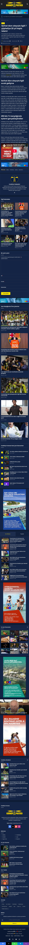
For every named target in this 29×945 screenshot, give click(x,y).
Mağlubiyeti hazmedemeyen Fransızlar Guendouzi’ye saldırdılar (18, 576)
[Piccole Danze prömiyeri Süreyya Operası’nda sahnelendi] (5, 645)
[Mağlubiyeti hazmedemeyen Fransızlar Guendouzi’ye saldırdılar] (5, 577)
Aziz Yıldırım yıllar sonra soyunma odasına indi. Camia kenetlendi (21, 245)
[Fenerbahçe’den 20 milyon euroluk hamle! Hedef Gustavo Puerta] (4, 777)
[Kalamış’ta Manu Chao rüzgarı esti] (14, 639)
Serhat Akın (8, 75)
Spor (7, 20)
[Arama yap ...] (27, 4)
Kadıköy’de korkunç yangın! (15, 461)
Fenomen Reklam (10, 933)
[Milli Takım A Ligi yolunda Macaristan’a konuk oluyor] (4, 864)
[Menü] (1, 4)
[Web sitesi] (14, 192)
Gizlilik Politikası (17, 936)
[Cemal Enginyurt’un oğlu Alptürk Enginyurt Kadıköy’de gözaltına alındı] (4, 783)
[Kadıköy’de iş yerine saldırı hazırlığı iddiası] (4, 789)
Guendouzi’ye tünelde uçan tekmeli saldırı (11, 16)
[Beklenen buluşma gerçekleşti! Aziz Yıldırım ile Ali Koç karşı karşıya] (5, 651)
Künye (12, 936)
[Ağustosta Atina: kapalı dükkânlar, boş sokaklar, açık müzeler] (4, 796)
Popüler (22, 534)
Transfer (23, 906)
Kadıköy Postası (10, 931)
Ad (2, 276)
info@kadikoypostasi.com (17, 823)
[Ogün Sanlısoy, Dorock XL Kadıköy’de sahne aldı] (23, 638)
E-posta (3, 281)
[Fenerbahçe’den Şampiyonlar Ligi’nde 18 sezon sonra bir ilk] (14, 385)
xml (15, 931)
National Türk (4, 159)
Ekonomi (18, 839)
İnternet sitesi (3, 287)
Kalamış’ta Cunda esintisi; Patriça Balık (17, 478)
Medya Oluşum (13, 929)
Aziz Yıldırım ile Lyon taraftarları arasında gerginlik (20, 229)
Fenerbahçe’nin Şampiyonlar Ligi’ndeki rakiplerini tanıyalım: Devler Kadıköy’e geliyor (7, 213)
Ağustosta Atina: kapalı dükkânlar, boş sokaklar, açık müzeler (18, 794)
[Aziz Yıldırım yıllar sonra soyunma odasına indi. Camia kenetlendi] (21, 238)
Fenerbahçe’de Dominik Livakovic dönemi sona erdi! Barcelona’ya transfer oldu (21, 213)
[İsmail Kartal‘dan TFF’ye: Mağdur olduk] (14, 430)
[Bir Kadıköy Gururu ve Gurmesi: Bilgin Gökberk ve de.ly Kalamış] (23, 633)
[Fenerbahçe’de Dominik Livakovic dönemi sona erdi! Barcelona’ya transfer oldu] (21, 206)
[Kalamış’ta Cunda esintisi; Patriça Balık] (5, 639)
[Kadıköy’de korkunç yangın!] (14, 633)
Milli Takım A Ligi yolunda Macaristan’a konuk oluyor (18, 467)
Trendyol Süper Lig (5, 909)
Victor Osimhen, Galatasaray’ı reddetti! (17, 456)
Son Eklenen (7, 534)
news (19, 931)
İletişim (22, 936)
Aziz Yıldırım (8, 904)
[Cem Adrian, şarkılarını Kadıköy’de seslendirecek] (4, 848)
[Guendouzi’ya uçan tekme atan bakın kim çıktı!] (7, 223)
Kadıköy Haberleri (6, 41)
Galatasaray (20, 904)
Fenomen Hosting (18, 933)
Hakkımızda (8, 936)
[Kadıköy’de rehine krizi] (23, 645)
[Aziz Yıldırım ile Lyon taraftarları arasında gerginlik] (21, 222)
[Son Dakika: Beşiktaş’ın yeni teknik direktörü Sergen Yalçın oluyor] (14, 645)
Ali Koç (3, 904)
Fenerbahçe (12, 169)
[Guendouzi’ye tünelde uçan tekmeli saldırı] (7, 238)
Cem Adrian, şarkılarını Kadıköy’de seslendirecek (19, 451)
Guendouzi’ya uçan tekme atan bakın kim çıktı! (6, 230)
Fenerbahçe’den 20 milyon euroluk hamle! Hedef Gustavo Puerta (18, 776)
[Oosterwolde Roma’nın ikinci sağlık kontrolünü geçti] (14, 407)
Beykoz (8, 169)
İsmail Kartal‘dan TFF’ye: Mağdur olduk (11, 439)
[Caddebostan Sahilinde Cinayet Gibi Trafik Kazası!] (14, 651)
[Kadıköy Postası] (14, 4)
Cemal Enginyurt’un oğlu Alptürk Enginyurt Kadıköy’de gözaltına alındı (19, 782)
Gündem (4, 837)
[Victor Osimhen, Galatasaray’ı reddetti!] (5, 632)
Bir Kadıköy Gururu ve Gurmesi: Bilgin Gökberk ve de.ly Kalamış (18, 473)
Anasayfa (4, 20)
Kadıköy (16, 169)
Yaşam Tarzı (4, 839)
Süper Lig (19, 906)
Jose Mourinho (4, 906)
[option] (14, 706)
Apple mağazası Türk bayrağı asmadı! (17, 483)
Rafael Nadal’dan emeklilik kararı (18, 159)
